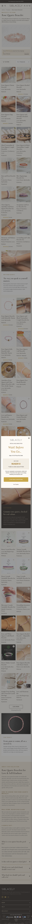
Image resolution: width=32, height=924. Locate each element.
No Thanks (16, 484)
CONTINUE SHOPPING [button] (16, 479)
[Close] (29, 438)
